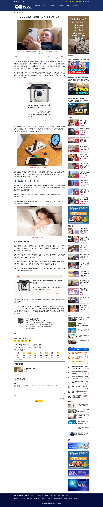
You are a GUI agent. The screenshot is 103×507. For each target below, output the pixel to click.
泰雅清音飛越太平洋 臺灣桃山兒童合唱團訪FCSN (84, 148)
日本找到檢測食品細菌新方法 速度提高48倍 (31, 347)
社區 (44, 5)
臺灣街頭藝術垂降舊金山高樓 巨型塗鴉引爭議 (84, 191)
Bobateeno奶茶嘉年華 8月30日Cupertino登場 (84, 199)
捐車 (73, 1)
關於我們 (16, 495)
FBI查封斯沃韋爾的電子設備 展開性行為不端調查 (84, 165)
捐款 (77, 1)
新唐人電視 (29, 498)
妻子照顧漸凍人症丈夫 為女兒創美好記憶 (30, 345)
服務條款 (28, 495)
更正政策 (22, 495)
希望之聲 (50, 498)
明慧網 (65, 498)
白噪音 (46, 64)
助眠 (23, 241)
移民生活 (52, 5)
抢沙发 (63, 359)
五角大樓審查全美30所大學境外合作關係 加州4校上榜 (84, 182)
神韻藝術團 (36, 498)
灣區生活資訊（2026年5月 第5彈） (84, 290)
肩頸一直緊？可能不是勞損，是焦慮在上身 (84, 247)
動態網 (70, 498)
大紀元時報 (43, 498)
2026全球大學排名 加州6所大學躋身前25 (84, 256)
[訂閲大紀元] (78, 448)
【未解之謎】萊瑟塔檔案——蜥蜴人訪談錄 (84, 239)
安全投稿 (40, 495)
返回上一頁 (39, 401)
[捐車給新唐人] (78, 53)
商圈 (80, 1)
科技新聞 (19, 12)
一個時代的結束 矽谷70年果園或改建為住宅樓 (84, 173)
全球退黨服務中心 (58, 498)
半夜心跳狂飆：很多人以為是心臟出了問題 (84, 230)
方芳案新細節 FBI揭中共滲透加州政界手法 (84, 156)
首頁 (15, 12)
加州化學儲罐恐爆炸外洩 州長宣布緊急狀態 (84, 307)
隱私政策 (34, 495)
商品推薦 (75, 5)
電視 (66, 1)
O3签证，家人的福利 (84, 298)
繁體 (88, 1)
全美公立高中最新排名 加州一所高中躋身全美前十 (84, 122)
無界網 (75, 498)
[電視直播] (78, 490)
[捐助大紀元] (78, 476)
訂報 (70, 1)
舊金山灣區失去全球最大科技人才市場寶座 (84, 139)
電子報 (84, 1)
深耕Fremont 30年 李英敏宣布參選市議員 (84, 273)
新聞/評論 (37, 5)
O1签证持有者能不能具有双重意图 (84, 264)
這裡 (19, 181)
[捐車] (78, 223)
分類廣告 (60, 5)
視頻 (68, 5)
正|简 (61, 57)
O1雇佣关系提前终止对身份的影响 (84, 282)
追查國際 (23, 498)
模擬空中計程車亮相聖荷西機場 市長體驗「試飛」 (84, 130)
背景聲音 (41, 127)
